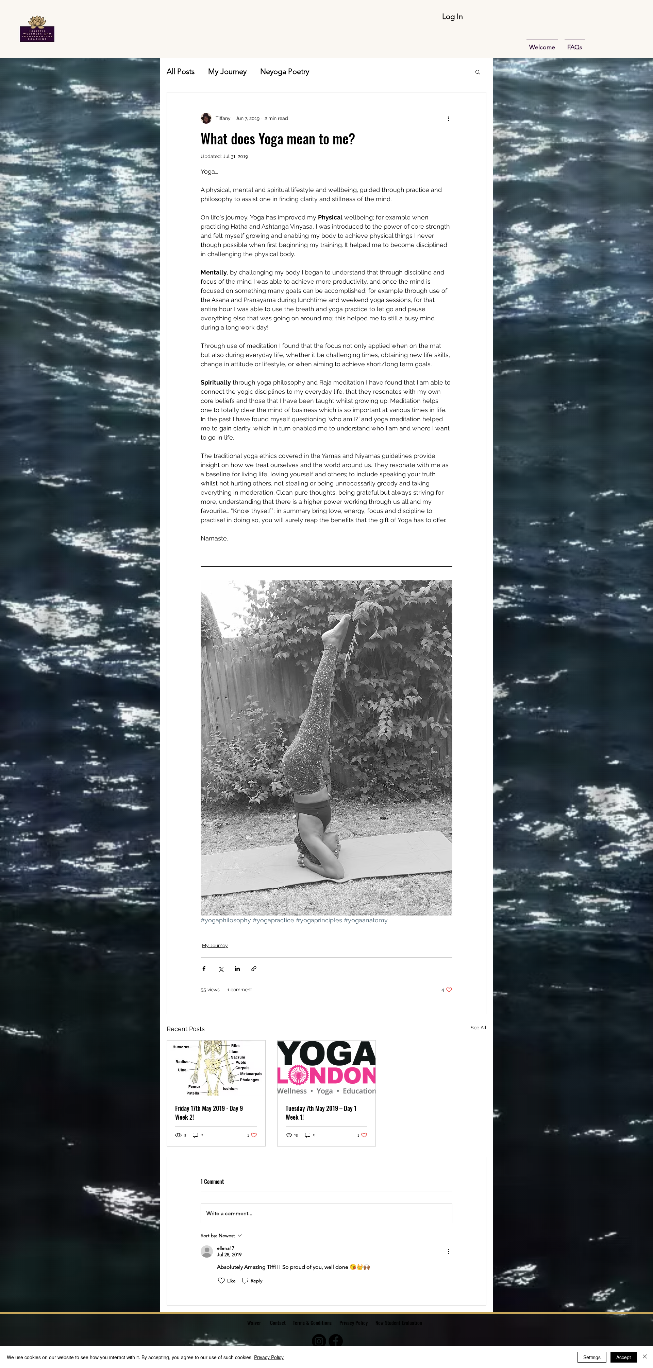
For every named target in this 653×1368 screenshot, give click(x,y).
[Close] (645, 1357)
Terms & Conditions (312, 1322)
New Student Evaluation (399, 1322)
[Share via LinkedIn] (237, 968)
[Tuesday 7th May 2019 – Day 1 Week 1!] (327, 1068)
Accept (623, 1357)
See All (478, 1027)
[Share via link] (254, 968)
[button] (477, 71)
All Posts (181, 71)
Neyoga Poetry (284, 71)
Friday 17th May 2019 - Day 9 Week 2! (209, 1112)
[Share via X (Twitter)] (220, 968)
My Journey (227, 71)
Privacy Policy (353, 1322)
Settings (592, 1357)
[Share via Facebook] (204, 968)
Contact (278, 1322)
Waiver (254, 1322)
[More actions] (448, 118)
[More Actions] (448, 1251)
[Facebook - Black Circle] (336, 1341)
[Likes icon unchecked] (221, 1281)
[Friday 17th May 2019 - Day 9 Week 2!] (216, 1068)
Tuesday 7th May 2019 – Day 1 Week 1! (321, 1112)
